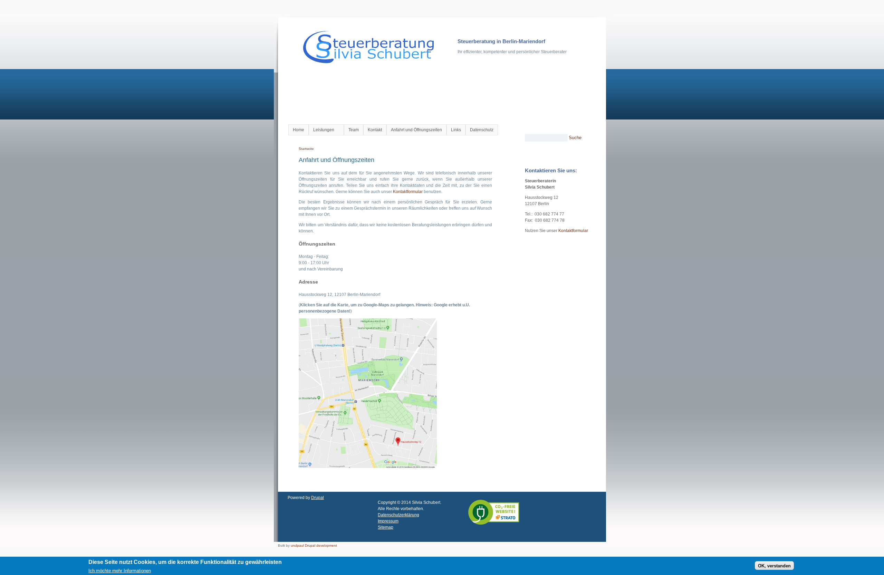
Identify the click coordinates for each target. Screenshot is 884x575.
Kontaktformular (408, 191)
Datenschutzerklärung (398, 514)
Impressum (388, 521)
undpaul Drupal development (314, 545)
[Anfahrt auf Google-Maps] (368, 466)
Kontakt (375, 129)
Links (456, 129)
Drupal (317, 497)
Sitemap (385, 527)
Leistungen (321, 130)
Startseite (306, 149)
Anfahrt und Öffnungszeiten (416, 129)
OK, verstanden (774, 565)
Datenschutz (481, 129)
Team (353, 129)
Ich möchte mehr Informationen (119, 570)
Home (298, 129)
